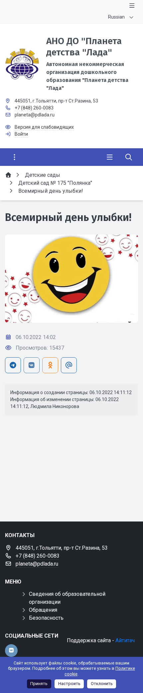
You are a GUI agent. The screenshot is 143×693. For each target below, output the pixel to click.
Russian (116, 17)
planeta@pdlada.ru (35, 114)
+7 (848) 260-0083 (34, 107)
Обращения (43, 610)
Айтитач (125, 640)
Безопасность (46, 618)
